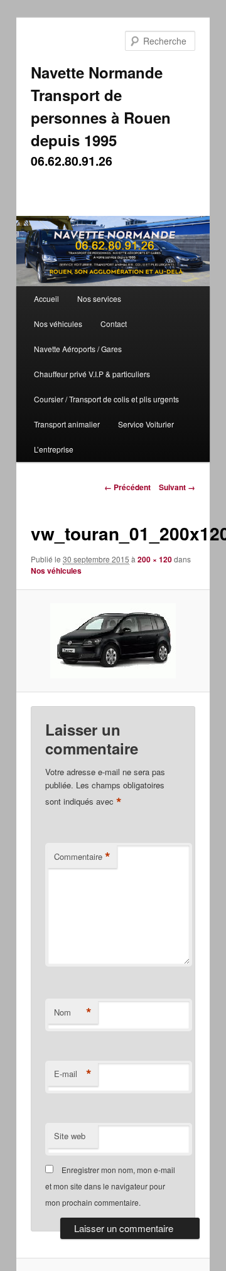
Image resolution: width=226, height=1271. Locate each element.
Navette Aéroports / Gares (78, 348)
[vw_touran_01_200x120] (113, 640)
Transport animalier (67, 424)
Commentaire (82, 857)
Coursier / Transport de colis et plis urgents (106, 399)
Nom (73, 1012)
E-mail (73, 1074)
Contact (113, 323)
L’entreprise (53, 449)
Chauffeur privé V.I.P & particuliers (92, 373)
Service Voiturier (146, 424)
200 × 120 (154, 559)
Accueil (46, 298)
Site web (69, 1136)
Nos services (99, 298)
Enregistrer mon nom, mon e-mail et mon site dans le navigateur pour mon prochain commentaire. (110, 1186)
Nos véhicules (58, 323)
